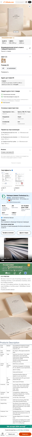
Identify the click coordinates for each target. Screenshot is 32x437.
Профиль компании (8, 232)
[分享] (30, 48)
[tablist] (16, 32)
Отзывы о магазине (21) (7, 152)
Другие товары (24, 232)
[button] (29, 6)
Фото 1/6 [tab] (16, 31)
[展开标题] (27, 49)
